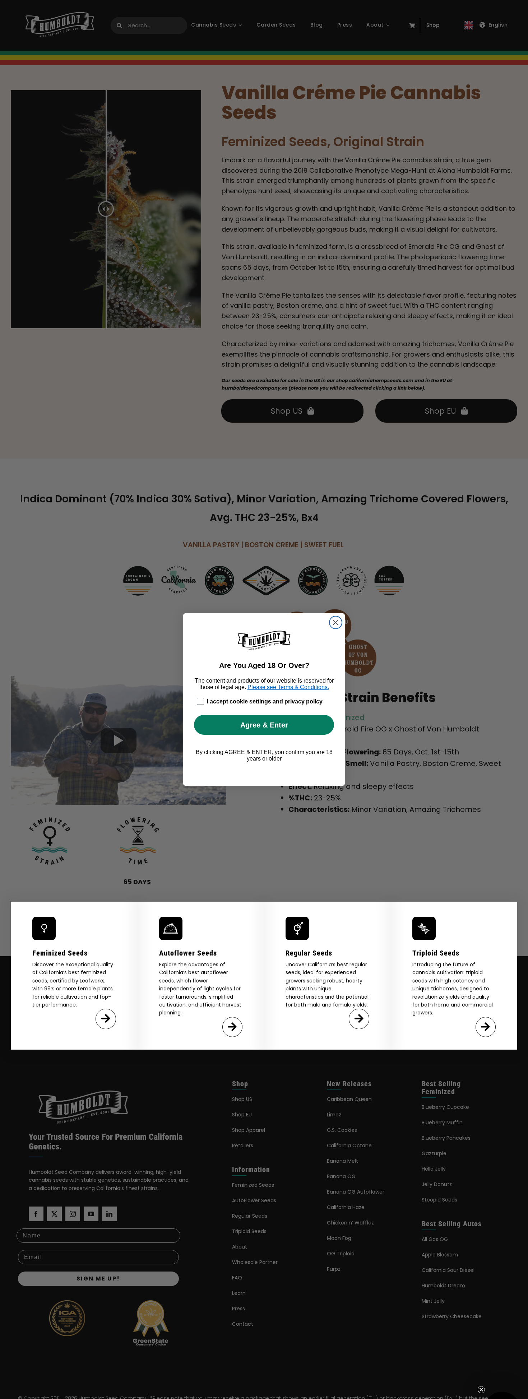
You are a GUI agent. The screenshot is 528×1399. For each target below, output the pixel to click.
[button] (502, 1373)
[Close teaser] (481, 1352)
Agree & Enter (264, 725)
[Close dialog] (335, 622)
